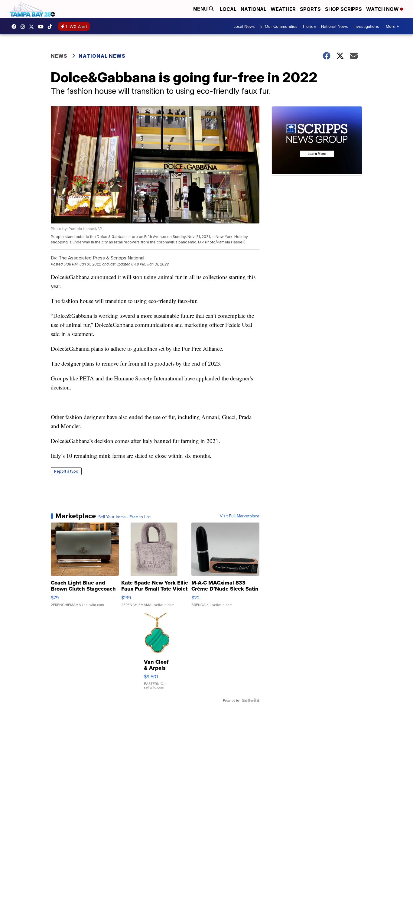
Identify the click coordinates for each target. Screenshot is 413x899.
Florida (309, 26)
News (59, 56)
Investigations (366, 26)
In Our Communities (279, 26)
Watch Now (383, 9)
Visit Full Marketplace (239, 516)
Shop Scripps (343, 9)
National (253, 9)
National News (334, 26)
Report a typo (66, 471)
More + (392, 26)
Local (228, 9)
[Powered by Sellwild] (250, 700)
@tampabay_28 (51, 26)
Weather (283, 9)
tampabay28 (33, 26)
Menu (201, 8)
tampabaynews (15, 26)
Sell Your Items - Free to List (124, 517)
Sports (310, 9)
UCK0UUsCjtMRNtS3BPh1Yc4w (42, 26)
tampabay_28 (24, 26)
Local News (244, 26)
